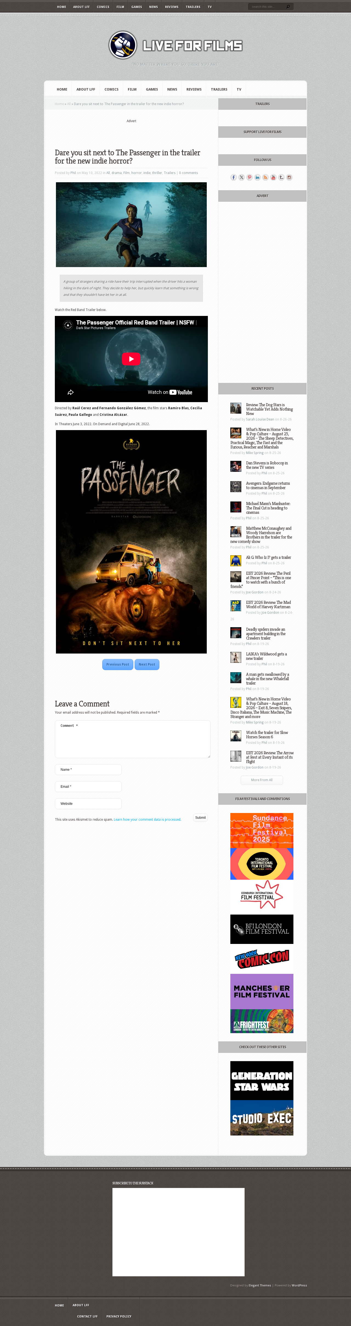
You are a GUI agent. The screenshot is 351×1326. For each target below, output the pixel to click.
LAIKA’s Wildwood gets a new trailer (266, 656)
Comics (103, 7)
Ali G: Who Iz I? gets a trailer (268, 557)
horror (136, 173)
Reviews (172, 7)
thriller (157, 173)
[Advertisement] (131, 132)
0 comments (188, 173)
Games (136, 7)
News (153, 7)
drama (117, 173)
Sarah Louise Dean (260, 419)
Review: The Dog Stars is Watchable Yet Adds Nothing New (269, 409)
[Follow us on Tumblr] (281, 177)
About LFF (81, 7)
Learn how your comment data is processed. (147, 820)
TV (210, 7)
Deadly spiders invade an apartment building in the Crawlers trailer (265, 633)
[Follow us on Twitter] (241, 177)
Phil (73, 173)
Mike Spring (255, 453)
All (69, 104)
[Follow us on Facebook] (233, 177)
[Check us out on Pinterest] (249, 177)
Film (120, 7)
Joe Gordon (255, 592)
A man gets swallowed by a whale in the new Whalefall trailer (267, 678)
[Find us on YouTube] (273, 177)
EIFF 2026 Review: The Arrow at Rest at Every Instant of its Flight (269, 757)
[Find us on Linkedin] (257, 177)
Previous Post (117, 664)
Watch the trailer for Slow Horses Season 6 (267, 735)
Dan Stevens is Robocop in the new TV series (267, 465)
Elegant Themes (260, 1285)
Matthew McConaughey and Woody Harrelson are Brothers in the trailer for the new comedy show (261, 534)
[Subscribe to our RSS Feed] (265, 177)
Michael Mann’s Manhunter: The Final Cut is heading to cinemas (268, 508)
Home (61, 7)
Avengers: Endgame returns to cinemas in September (268, 485)
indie (147, 173)
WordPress (299, 1285)
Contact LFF (87, 1316)
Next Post (147, 664)
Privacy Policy (118, 1316)
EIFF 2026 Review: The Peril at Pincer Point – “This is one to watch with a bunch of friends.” (260, 579)
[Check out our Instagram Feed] (289, 177)
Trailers (193, 7)
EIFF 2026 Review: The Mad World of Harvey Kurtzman (268, 604)
